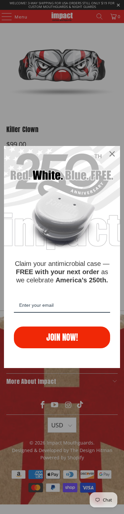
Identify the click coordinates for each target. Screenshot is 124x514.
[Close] (112, 154)
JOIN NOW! (62, 337)
